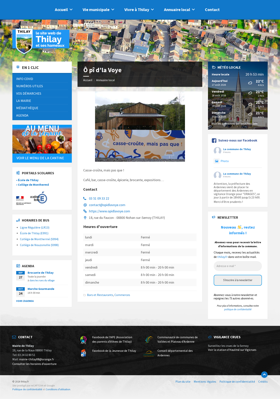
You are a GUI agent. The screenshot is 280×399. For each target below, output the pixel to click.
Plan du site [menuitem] (182, 381)
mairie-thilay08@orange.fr (36, 359)
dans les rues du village (42, 280)
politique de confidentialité (237, 309)
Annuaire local (177, 9)
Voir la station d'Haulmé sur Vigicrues (232, 350)
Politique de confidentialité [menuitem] (237, 381)
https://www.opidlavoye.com (109, 211)
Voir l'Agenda (25, 301)
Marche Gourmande (41, 289)
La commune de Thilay (237, 149)
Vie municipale (96, 9)
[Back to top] (264, 374)
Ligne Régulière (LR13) (34, 227)
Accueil (61, 9)
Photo (225, 161)
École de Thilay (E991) (34, 233)
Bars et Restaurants (100, 295)
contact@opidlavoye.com (107, 205)
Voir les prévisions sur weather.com (234, 123)
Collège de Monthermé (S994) (39, 239)
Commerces (122, 295)
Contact (212, 9)
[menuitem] (42, 78)
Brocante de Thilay (41, 272)
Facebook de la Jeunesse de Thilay (114, 351)
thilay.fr (222, 257)
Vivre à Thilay (136, 9)
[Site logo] (41, 53)
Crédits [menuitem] (263, 381)
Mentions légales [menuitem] (205, 381)
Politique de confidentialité (27, 389)
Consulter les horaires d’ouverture (34, 364)
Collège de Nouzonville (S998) (39, 245)
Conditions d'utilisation (58, 389)
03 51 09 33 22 (99, 198)
